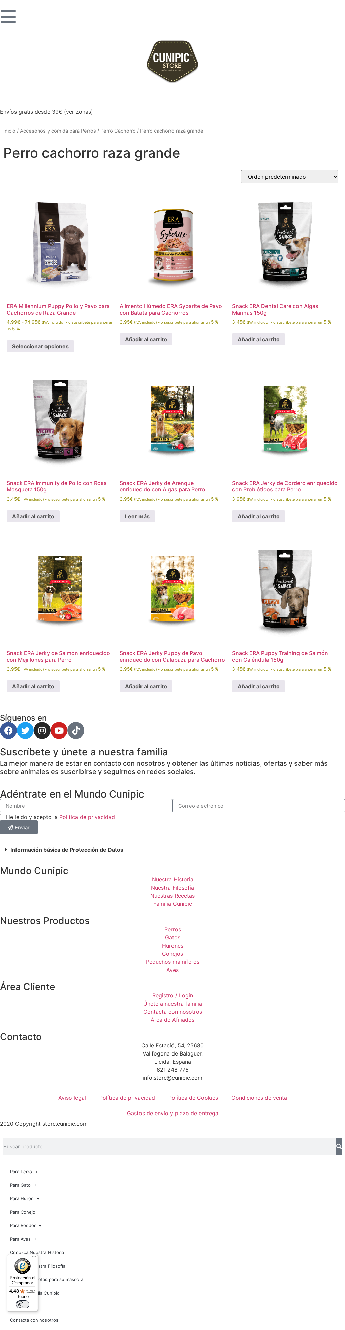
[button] (172, 850)
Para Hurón (22, 1198)
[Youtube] (59, 730)
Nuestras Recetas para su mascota (46, 1279)
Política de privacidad (87, 817)
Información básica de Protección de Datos (66, 849)
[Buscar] (339, 1146)
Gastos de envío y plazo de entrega (172, 1113)
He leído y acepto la (60, 817)
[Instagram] (42, 730)
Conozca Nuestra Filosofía (37, 1266)
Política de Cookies (193, 1097)
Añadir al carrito (146, 339)
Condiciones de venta (259, 1097)
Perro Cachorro (118, 131)
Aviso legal (72, 1097)
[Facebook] (8, 730)
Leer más (137, 516)
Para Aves (20, 1239)
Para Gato (20, 1185)
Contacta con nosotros (34, 1320)
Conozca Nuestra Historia (37, 1252)
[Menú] (34, 1258)
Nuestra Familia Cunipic (34, 1293)
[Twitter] (25, 730)
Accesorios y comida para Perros (58, 131)
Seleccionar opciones (40, 346)
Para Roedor (23, 1225)
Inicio (9, 131)
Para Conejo (22, 1212)
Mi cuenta (20, 1306)
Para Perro (21, 1171)
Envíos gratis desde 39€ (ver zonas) (46, 111)
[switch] (22, 1304)
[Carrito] (10, 92)
